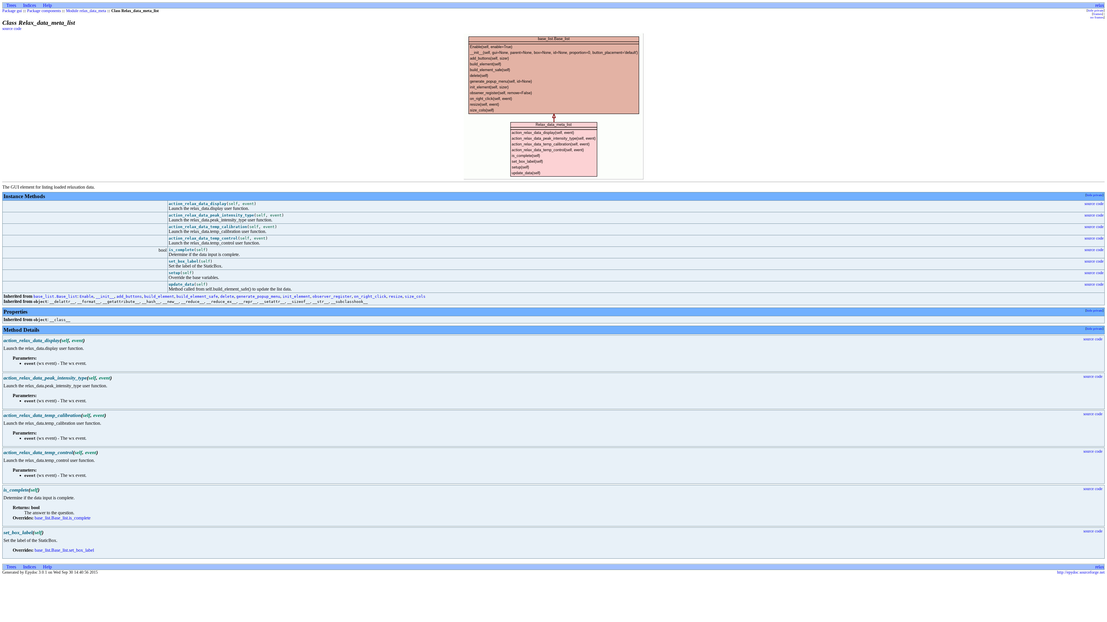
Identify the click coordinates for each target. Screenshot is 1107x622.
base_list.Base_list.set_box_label (64, 550)
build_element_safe (197, 296)
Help (47, 5)
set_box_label (184, 261)
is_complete (181, 250)
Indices (29, 5)
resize (395, 296)
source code (11, 28)
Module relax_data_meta (86, 11)
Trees (11, 5)
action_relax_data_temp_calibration (208, 227)
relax (1099, 5)
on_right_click (370, 296)
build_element (159, 296)
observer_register (332, 296)
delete (227, 296)
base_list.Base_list (55, 296)
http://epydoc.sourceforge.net (1081, 572)
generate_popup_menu (258, 296)
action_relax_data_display (197, 204)
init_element (296, 296)
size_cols (415, 296)
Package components (44, 11)
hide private (1096, 10)
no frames (1097, 17)
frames (1097, 14)
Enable (86, 296)
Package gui (12, 11)
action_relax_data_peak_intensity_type (211, 215)
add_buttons (129, 296)
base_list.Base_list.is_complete (63, 517)
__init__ (105, 296)
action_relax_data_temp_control (203, 238)
